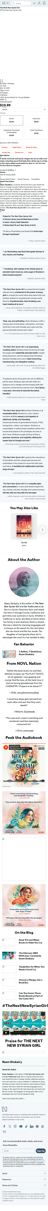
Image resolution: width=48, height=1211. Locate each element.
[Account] (39, 3)
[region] (24, 530)
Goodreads (29, 711)
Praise (2, 210)
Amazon (4, 147)
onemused (28, 730)
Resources (6, 1179)
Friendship (35, 179)
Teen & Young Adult (7, 174)
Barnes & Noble (31, 147)
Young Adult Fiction (7, 179)
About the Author (7, 181)
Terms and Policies (10, 1185)
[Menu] (3, 3)
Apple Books (16, 147)
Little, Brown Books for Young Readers (15, 97)
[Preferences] (34, 3)
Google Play (6, 152)
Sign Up (41, 1150)
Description (4, 155)
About (4, 1173)
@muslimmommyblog (28, 692)
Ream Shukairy (8, 83)
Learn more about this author (13, 1098)
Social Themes (23, 179)
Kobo (30, 152)
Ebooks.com (19, 152)
